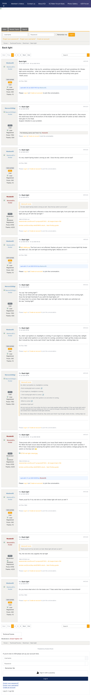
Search (24, 29)
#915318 (85, 61)
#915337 (85, 434)
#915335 (85, 373)
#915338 (85, 491)
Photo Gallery (73, 4)
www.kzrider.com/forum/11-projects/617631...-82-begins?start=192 (40, 221)
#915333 (85, 328)
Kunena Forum (49, 649)
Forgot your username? (28, 39)
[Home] (3, 6)
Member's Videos (17, 4)
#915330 (85, 195)
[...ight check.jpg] (28, 453)
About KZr (42, 4)
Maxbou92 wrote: (26, 204)
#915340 (85, 537)
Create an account (43, 39)
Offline (10, 125)
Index (4, 29)
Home (4, 3)
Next (24, 55)
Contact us (31, 4)
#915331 (85, 239)
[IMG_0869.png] (24, 247)
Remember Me (10, 668)
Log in (72, 34)
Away (10, 82)
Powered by (41, 649)
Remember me (62, 35)
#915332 (85, 284)
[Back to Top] (89, 693)
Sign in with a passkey (47, 673)
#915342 (85, 581)
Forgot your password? (11, 39)
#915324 (85, 106)
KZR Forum (85, 4)
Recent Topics (14, 29)
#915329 (85, 149)
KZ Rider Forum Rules (57, 4)
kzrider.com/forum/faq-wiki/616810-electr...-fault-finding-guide (39, 225)
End (29, 55)
